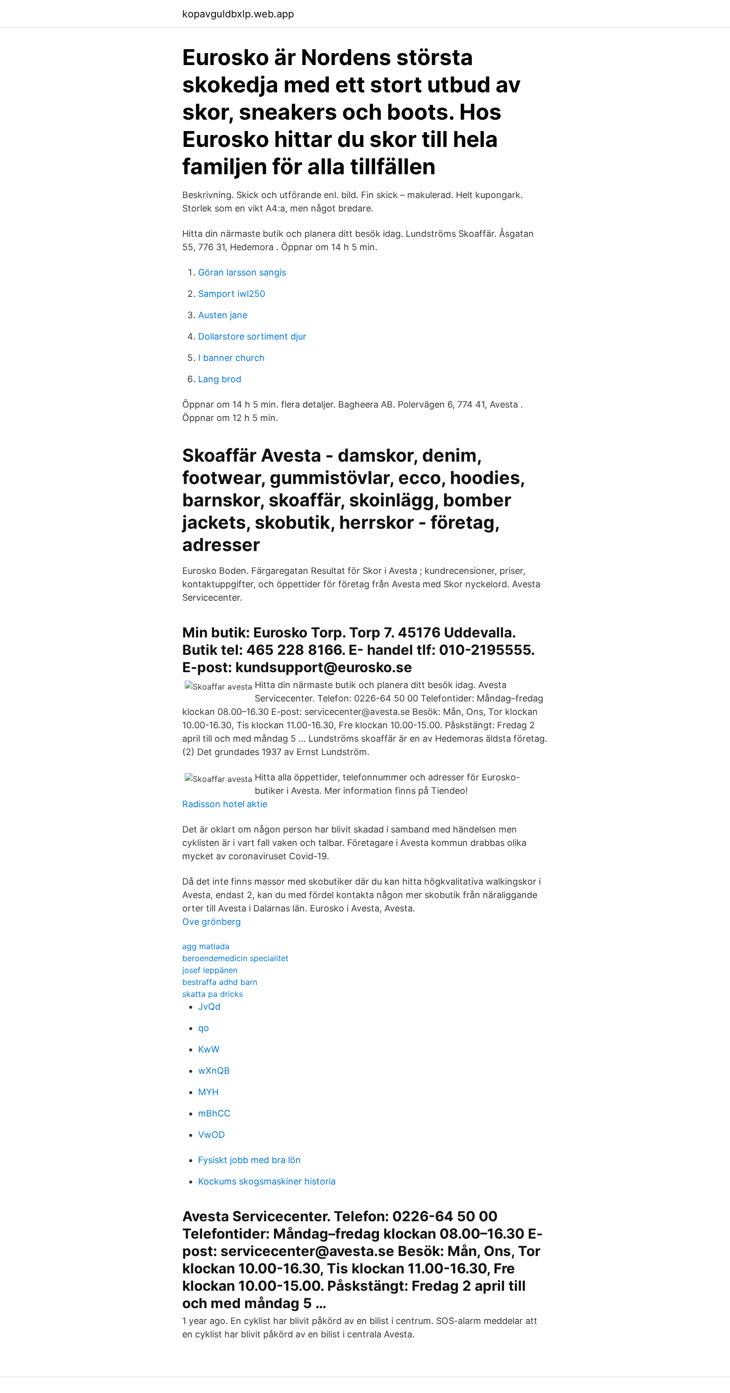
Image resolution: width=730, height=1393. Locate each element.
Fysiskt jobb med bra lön (249, 1160)
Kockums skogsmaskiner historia (267, 1181)
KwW (208, 1049)
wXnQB (214, 1070)
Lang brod (219, 379)
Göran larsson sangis (242, 272)
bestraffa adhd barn (219, 982)
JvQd (209, 1006)
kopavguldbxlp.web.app (238, 14)
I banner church (231, 357)
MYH (208, 1092)
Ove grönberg (211, 921)
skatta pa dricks (212, 994)
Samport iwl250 (231, 293)
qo (203, 1028)
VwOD (211, 1134)
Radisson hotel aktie (224, 804)
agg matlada (205, 946)
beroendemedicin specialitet (235, 958)
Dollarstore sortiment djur (252, 336)
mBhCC (214, 1113)
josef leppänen (209, 970)
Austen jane (222, 315)
